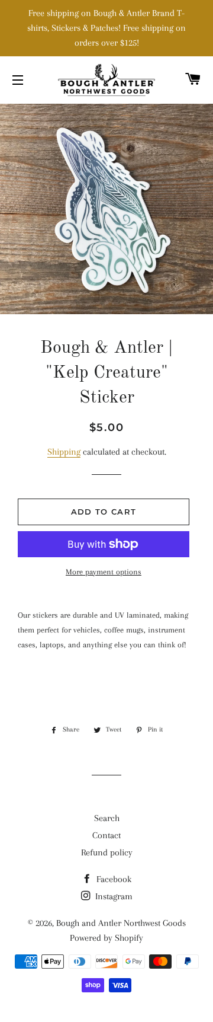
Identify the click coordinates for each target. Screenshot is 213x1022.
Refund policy (107, 852)
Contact (106, 835)
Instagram (113, 896)
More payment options (103, 571)
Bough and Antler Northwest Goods (121, 923)
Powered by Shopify (106, 937)
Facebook (112, 879)
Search (107, 818)
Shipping (63, 451)
